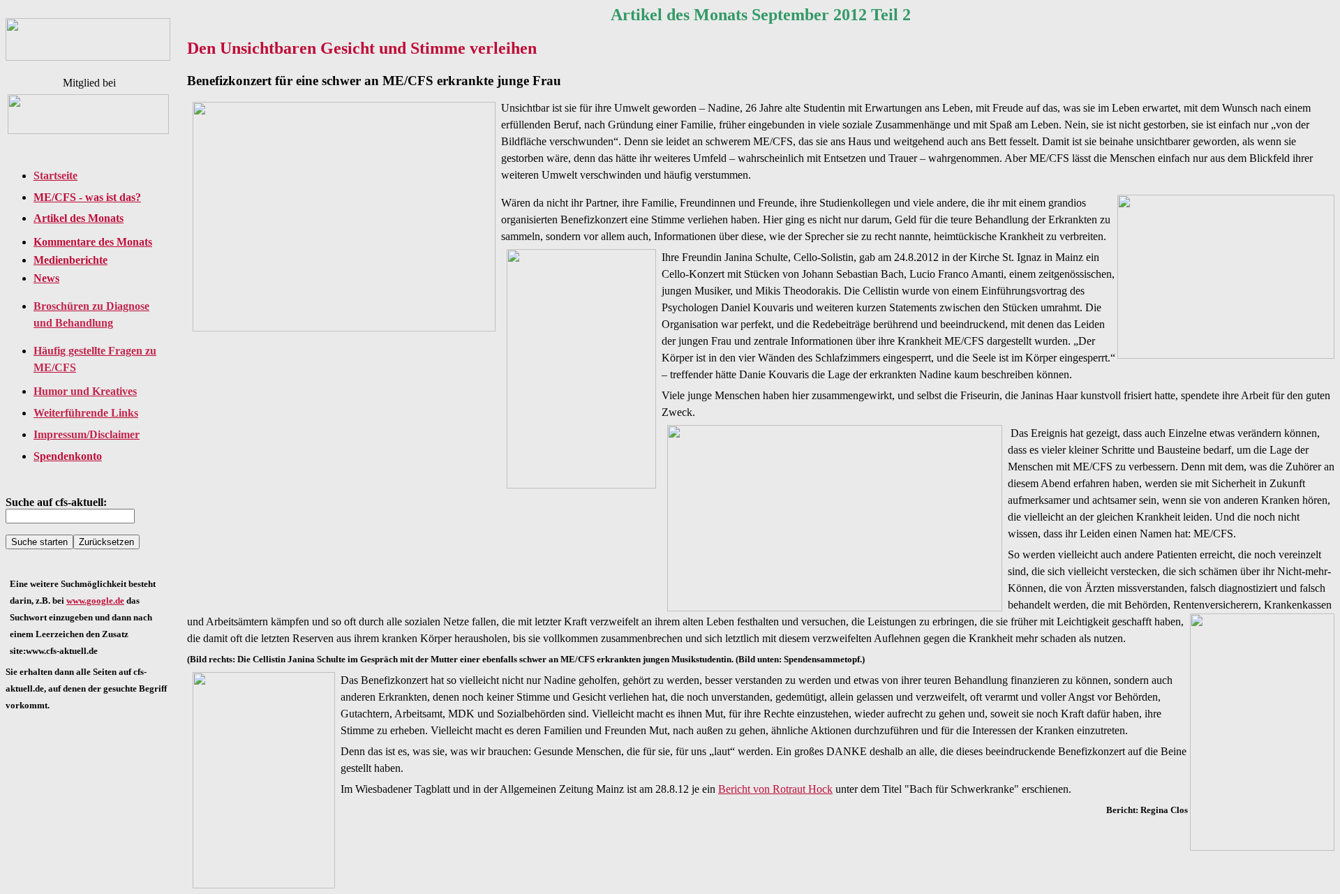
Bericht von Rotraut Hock (775, 789)
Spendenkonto (68, 456)
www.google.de (95, 600)
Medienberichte (70, 260)
